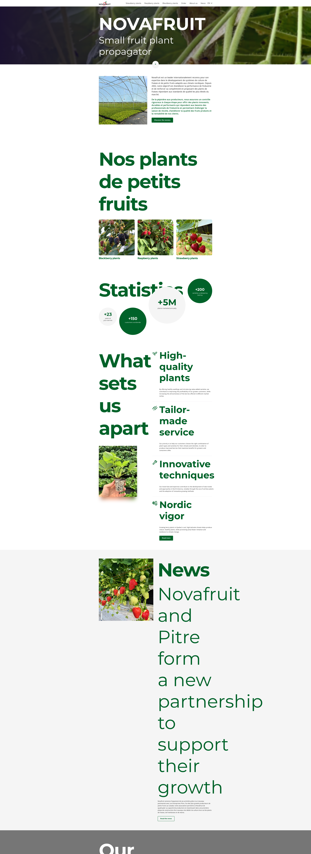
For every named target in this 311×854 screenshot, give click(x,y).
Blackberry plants (109, 258)
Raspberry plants (148, 258)
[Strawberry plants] (194, 221)
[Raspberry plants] (155, 221)
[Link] (105, 3)
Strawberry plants (187, 258)
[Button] (155, 64)
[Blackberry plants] (117, 221)
